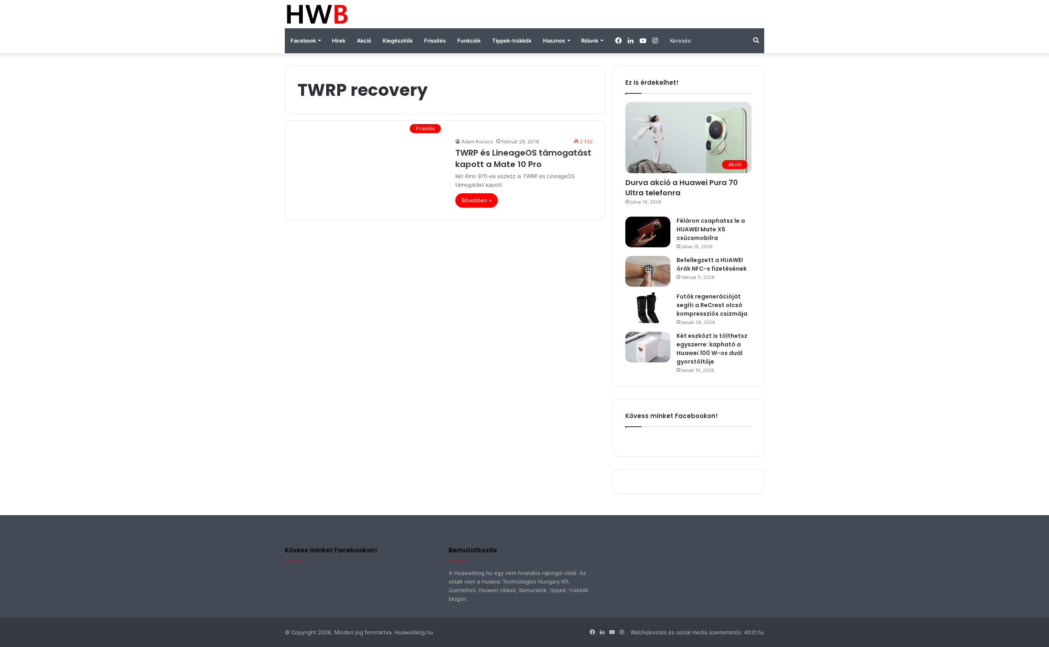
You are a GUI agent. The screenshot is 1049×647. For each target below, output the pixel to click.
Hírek (338, 40)
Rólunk (589, 40)
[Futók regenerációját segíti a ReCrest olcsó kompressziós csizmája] (647, 307)
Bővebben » (476, 200)
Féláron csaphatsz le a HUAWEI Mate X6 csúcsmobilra (711, 229)
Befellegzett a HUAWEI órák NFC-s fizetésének (712, 264)
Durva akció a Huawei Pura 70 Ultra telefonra (681, 187)
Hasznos (554, 40)
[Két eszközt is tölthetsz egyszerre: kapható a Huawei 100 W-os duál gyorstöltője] (647, 347)
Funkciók (469, 40)
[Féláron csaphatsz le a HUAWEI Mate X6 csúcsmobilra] (647, 232)
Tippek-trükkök (511, 40)
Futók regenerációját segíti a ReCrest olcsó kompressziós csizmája (712, 305)
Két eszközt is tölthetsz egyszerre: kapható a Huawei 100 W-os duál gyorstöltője (712, 349)
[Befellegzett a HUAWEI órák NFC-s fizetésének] (647, 271)
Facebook (303, 40)
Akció (364, 40)
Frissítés (435, 40)
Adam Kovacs (477, 141)
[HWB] (317, 14)
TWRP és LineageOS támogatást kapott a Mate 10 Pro (523, 158)
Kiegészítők (398, 40)
